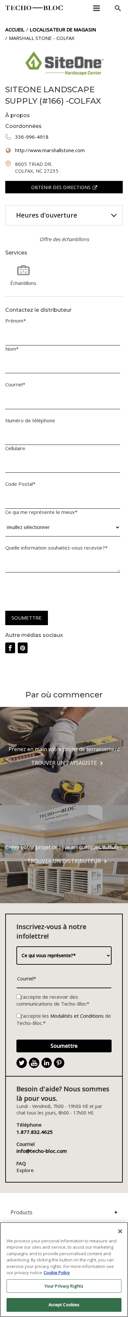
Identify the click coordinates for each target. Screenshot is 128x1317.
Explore (25, 1170)
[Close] (120, 1231)
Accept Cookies (64, 1305)
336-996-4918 (32, 136)
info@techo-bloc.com (41, 1151)
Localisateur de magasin (63, 29)
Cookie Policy (57, 1272)
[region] (64, 1269)
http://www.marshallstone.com (50, 150)
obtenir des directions (61, 187)
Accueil (15, 29)
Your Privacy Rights (64, 1286)
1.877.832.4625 (34, 1132)
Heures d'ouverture (46, 215)
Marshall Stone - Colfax (42, 38)
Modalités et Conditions (77, 1015)
